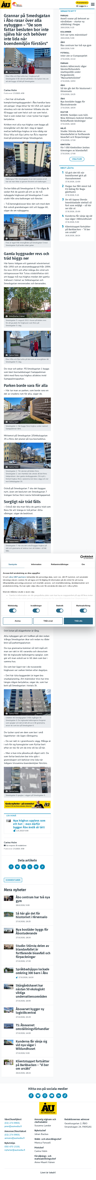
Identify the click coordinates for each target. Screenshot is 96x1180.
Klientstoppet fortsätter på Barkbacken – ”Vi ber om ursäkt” (77, 231)
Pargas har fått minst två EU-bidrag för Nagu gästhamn (78, 190)
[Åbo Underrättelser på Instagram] (44, 1095)
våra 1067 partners (17, 577)
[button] (82, 6)
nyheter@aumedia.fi (14, 1150)
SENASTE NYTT (68, 11)
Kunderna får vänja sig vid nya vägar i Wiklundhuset (78, 219)
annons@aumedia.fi (14, 1138)
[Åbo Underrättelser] (48, 1108)
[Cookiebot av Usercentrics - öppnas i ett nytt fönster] (82, 557)
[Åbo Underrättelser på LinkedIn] (58, 1095)
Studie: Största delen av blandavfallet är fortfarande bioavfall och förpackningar (75, 135)
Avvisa (17, 621)
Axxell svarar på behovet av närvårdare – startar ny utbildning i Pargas (74, 23)
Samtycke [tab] (12, 564)
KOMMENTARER (13, 880)
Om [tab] (83, 564)
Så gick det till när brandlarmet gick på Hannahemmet (75, 177)
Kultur (64, 112)
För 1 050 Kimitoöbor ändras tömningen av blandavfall (75, 150)
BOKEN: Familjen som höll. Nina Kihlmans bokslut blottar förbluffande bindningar (76, 119)
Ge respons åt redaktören (16, 845)
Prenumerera (82, 2)
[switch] (36, 611)
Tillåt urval (48, 621)
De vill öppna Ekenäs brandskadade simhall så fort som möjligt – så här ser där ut (78, 205)
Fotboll (65, 53)
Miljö (63, 128)
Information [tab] (36, 564)
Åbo (62, 42)
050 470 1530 (12, 1146)
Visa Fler (77, 159)
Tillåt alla (78, 621)
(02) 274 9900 (12, 1122)
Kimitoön (65, 144)
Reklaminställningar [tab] (60, 564)
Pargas (64, 16)
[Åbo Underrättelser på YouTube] (51, 1095)
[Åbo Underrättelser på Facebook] (31, 1095)
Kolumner (65, 32)
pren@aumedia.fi (13, 1126)
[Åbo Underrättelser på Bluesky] (38, 1095)
